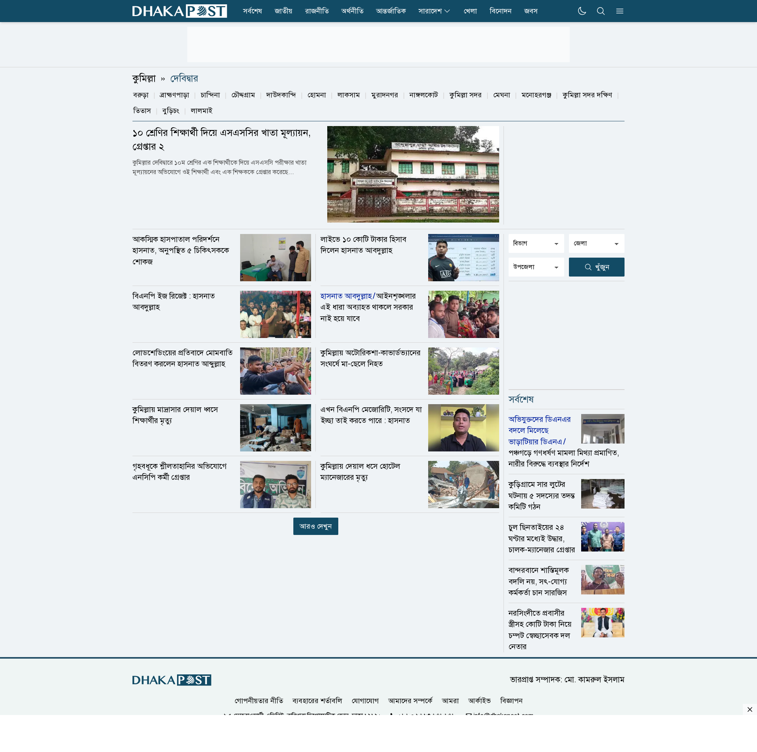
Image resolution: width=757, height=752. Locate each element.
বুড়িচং (170, 110)
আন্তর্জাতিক (391, 11)
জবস (531, 11)
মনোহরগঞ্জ (536, 95)
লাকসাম (348, 95)
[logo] (179, 11)
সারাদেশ (430, 11)
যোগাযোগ (365, 700)
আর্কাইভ (479, 700)
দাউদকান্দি (281, 95)
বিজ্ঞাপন (511, 700)
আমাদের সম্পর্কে (410, 700)
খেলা (470, 11)
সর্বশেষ (252, 11)
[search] (600, 11)
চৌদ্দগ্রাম (243, 95)
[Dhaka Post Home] (171, 680)
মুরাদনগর (384, 95)
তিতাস (142, 110)
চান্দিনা (210, 95)
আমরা (450, 700)
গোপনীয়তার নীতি (259, 700)
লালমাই (202, 110)
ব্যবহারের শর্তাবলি (317, 700)
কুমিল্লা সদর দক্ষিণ (587, 95)
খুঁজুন (602, 267)
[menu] (617, 11)
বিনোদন (501, 11)
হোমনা (317, 95)
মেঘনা (501, 95)
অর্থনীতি (352, 11)
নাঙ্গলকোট (424, 95)
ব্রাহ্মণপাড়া (174, 95)
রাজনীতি (317, 11)
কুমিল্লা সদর (465, 95)
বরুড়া (141, 95)
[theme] (582, 11)
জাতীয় (284, 11)
